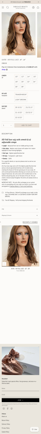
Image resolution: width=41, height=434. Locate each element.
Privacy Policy (28, 404)
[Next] (38, 2)
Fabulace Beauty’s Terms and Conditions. (21, 186)
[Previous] (3, 2)
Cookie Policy (5, 432)
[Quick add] (4, 264)
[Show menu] (3, 7)
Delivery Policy (6, 424)
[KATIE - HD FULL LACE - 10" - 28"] (20, 245)
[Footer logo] (20, 361)
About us (4, 416)
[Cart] (38, 7)
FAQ (3, 209)
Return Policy (5, 420)
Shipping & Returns (6, 215)
